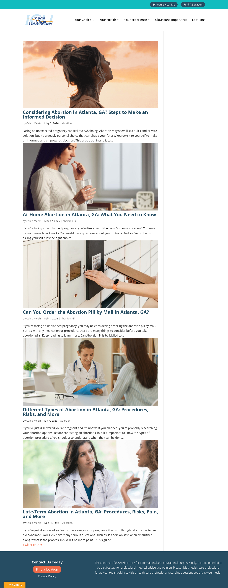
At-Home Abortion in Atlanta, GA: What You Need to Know (89, 214)
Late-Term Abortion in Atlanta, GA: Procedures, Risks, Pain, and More (90, 513)
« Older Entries (33, 545)
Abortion (66, 123)
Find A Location (193, 4)
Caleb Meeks (34, 123)
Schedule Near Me (164, 4)
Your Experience (135, 20)
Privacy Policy (47, 576)
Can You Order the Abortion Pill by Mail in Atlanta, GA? (86, 312)
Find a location (47, 569)
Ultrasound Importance (171, 20)
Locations (198, 20)
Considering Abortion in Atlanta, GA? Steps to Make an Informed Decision (85, 114)
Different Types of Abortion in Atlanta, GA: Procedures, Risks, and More (85, 411)
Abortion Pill (70, 221)
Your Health (107, 20)
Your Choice (82, 20)
